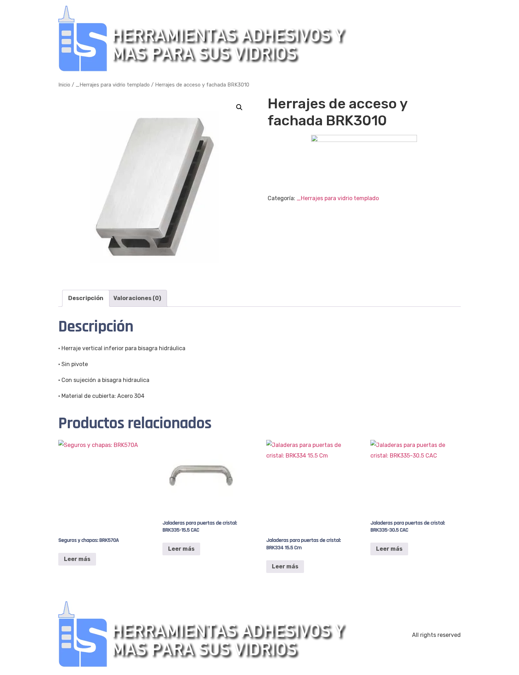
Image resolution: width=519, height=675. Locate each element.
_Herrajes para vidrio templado (113, 85)
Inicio (64, 85)
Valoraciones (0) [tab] (137, 298)
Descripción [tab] (85, 298)
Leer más (77, 559)
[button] (239, 107)
